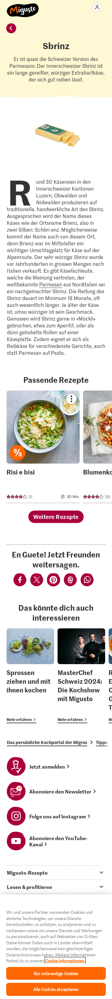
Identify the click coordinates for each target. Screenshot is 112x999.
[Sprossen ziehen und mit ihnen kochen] (30, 675)
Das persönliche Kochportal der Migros (47, 742)
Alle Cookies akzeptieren (55, 989)
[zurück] (11, 28)
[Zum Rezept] (43, 447)
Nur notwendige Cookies (56, 973)
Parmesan (50, 284)
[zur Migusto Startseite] (23, 7)
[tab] (56, 872)
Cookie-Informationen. (65, 961)
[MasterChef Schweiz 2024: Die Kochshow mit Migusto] (81, 675)
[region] (56, 946)
